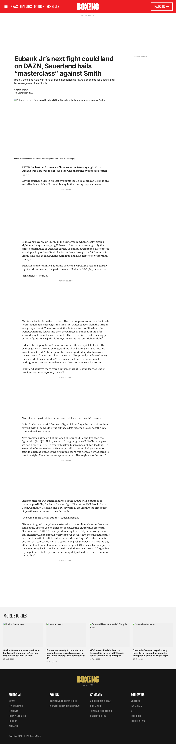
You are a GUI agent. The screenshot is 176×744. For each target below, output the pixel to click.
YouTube (135, 701)
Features (26, 7)
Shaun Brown (21, 89)
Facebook (136, 716)
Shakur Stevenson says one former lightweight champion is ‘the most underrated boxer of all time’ (21, 653)
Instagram (136, 706)
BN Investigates (17, 716)
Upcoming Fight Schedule (63, 701)
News (14, 7)
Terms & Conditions (101, 711)
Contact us (96, 706)
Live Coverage (16, 706)
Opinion (39, 7)
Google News (138, 721)
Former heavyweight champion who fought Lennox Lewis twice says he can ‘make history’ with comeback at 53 (65, 654)
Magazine (159, 6)
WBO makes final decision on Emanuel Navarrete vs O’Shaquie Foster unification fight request (107, 653)
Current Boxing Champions (64, 706)
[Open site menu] (6, 6)
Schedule (53, 7)
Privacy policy (98, 716)
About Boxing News (100, 701)
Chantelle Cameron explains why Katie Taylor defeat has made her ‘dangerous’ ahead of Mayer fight (150, 653)
